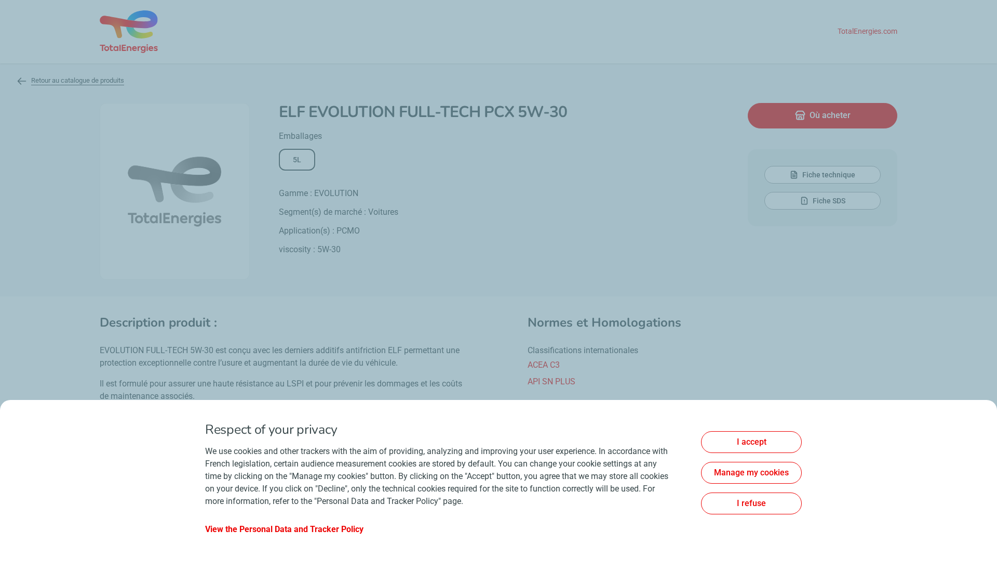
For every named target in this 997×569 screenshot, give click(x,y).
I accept (751, 442)
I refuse (751, 503)
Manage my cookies (751, 472)
